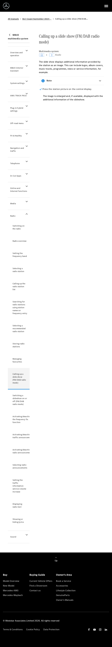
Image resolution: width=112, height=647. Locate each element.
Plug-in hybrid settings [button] (16, 109)
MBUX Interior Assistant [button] (16, 69)
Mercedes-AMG (10, 590)
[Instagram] (100, 629)
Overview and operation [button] (16, 54)
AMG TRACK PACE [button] (18, 95)
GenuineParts (63, 595)
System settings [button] (17, 83)
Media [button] (13, 203)
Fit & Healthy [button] (16, 135)
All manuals (13, 19)
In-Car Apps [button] (15, 175)
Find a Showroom (38, 585)
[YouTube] (94, 629)
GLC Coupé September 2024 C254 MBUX (37, 19)
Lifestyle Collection (66, 590)
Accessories (62, 585)
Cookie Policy (33, 629)
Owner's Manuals (64, 599)
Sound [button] (13, 536)
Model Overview (11, 581)
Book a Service (63, 581)
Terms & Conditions (13, 629)
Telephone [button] (15, 163)
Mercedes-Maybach (13, 595)
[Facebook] (89, 629)
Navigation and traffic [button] (17, 149)
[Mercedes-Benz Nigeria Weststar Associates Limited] (6, 6)
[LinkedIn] (106, 629)
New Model (8, 585)
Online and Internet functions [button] (18, 190)
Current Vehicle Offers (40, 581)
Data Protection (51, 629)
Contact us (35, 590)
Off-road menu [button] (17, 123)
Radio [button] (12, 216)
